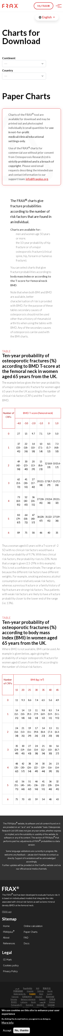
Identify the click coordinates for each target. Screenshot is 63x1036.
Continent (9, 58)
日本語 (52, 999)
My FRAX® (43, 5)
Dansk (49, 991)
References (9, 944)
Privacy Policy (10, 972)
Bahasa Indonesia (28, 999)
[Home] (10, 6)
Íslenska (13, 999)
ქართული (27, 996)
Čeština (40, 991)
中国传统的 (18, 991)
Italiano (42, 999)
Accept (7, 1030)
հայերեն (27, 988)
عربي (17, 988)
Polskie (52, 1002)
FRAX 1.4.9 (6, 912)
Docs (26, 944)
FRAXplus (8, 932)
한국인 (14, 1002)
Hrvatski (30, 991)
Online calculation (33, 926)
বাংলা (37, 988)
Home (6, 926)
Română (29, 1005)
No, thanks (21, 1030)
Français (15, 996)
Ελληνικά (50, 996)
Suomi (49, 993)
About (6, 938)
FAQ (26, 938)
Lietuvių (24, 1002)
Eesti (41, 993)
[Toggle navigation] (57, 6)
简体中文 (47, 988)
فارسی (42, 1002)
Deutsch (38, 996)
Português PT (16, 1005)
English (46, 17)
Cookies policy (11, 966)
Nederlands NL (20, 993)
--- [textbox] (5, 63)
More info (8, 1022)
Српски (51, 1005)
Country (7, 70)
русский (40, 1005)
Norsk (33, 1002)
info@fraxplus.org (37, 179)
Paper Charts (30, 932)
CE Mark (7, 960)
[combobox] (24, 63)
